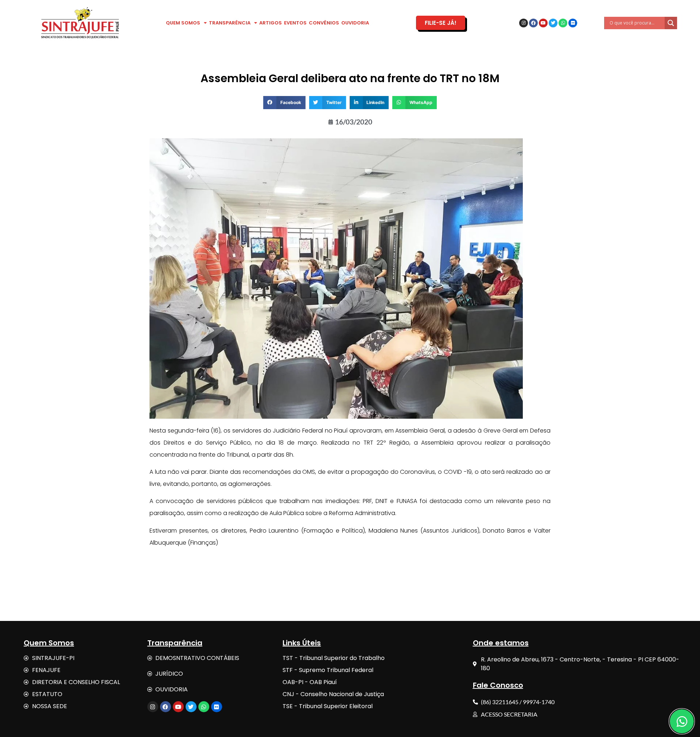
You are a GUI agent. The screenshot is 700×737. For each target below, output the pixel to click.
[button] (284, 102)
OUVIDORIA (355, 22)
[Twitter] (553, 23)
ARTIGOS (270, 22)
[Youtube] (543, 23)
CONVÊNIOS (324, 22)
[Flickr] (572, 23)
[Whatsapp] (563, 23)
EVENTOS (295, 22)
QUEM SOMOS (183, 22)
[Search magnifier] (671, 23)
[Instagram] (523, 23)
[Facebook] (533, 23)
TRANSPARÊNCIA (229, 22)
